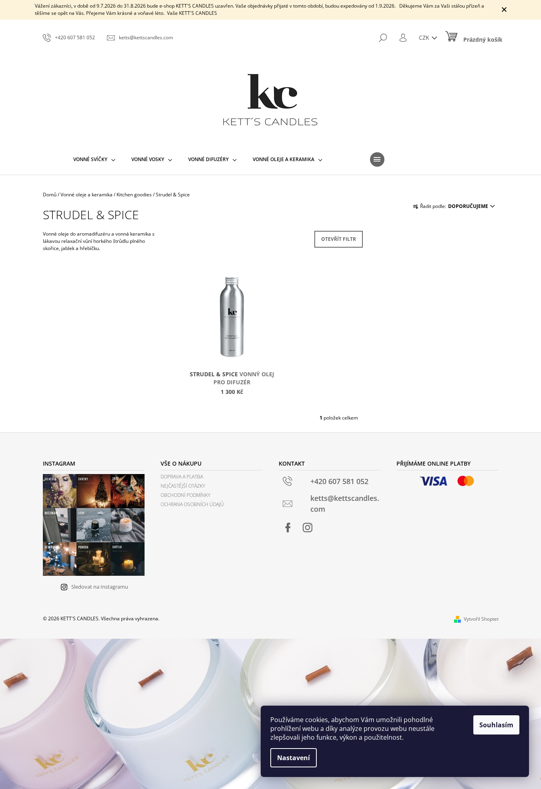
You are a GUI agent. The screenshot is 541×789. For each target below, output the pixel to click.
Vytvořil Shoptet (481, 618)
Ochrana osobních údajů (192, 504)
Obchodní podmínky (185, 495)
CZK (425, 37)
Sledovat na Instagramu (99, 586)
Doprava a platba (182, 476)
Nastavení (293, 757)
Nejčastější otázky (183, 485)
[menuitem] (94, 159)
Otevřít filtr (338, 239)
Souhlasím (496, 724)
